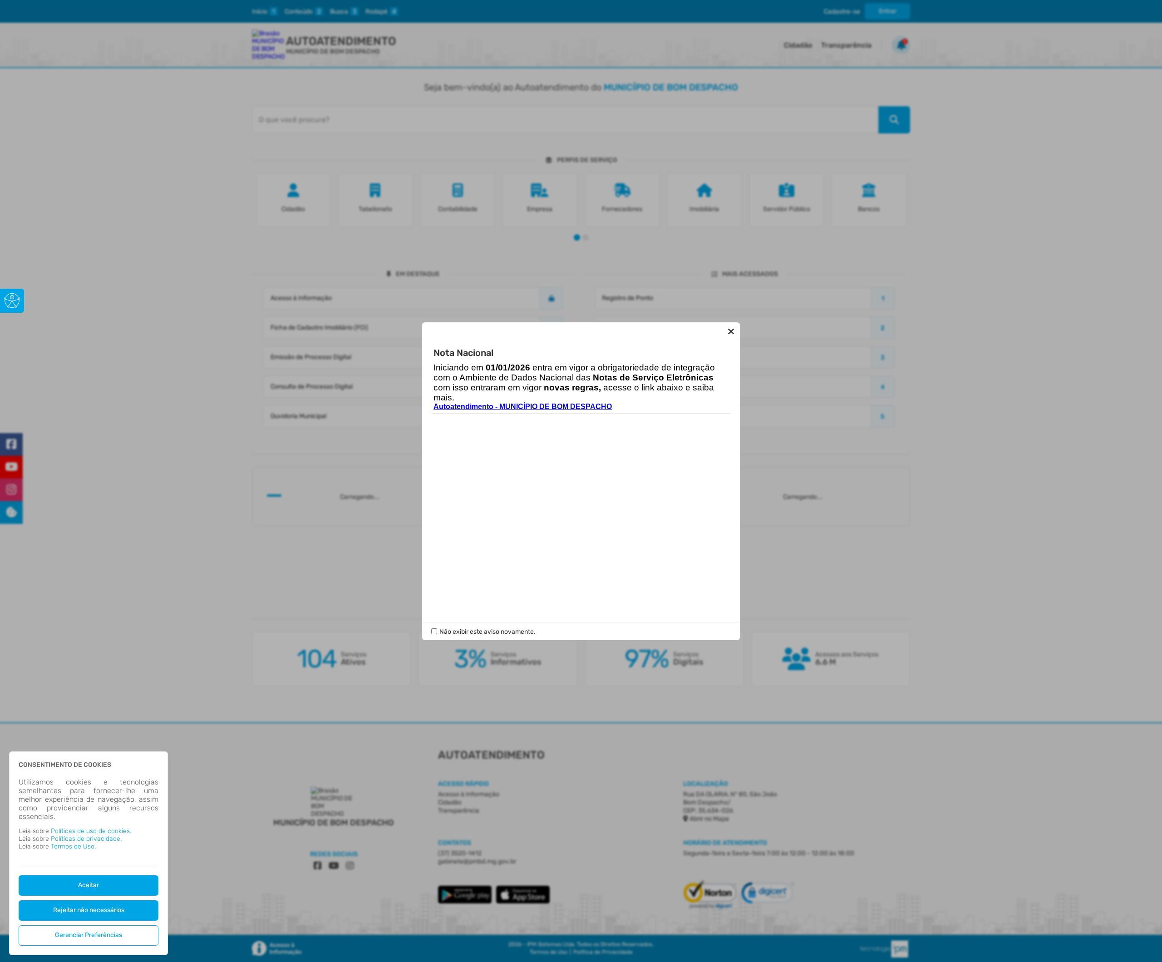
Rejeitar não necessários (88, 910)
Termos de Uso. (73, 846)
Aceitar (88, 885)
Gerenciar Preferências (88, 935)
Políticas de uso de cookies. (91, 831)
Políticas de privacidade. (86, 839)
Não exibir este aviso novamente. (487, 632)
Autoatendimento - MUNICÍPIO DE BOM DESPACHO (522, 406)
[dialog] (88, 853)
